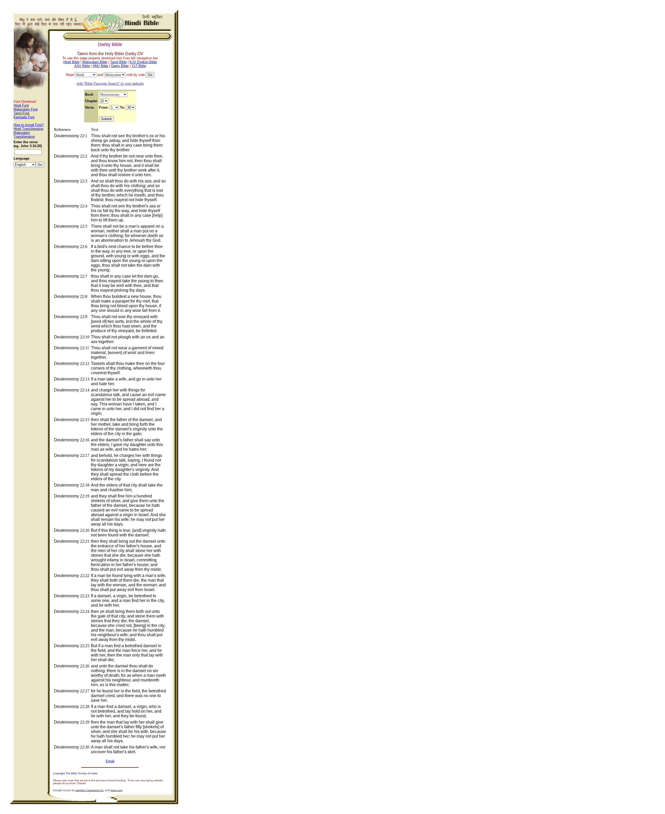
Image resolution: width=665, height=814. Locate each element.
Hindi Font (21, 105)
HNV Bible (100, 66)
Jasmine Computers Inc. (89, 790)
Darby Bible (120, 66)
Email (110, 761)
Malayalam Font (26, 109)
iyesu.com (116, 790)
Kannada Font (24, 117)
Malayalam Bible (94, 62)
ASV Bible (82, 66)
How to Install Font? (29, 125)
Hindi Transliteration (28, 129)
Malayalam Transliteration (24, 135)
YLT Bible (138, 66)
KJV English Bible (143, 62)
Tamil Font (21, 113)
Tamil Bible (118, 62)
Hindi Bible (71, 62)
